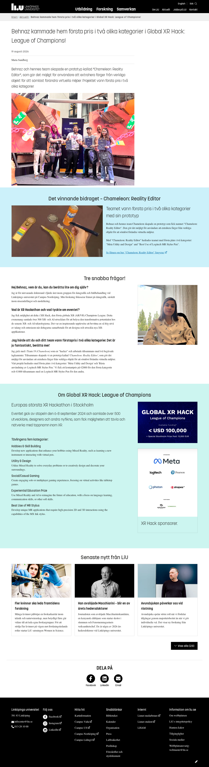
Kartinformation (83, 715)
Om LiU (155, 9)
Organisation (112, 727)
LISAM (142, 727)
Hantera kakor (176, 727)
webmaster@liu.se (178, 749)
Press (109, 733)
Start (14, 17)
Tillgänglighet (176, 733)
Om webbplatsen (178, 715)
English (181, 3)
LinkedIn (53, 729)
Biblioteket (111, 715)
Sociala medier (177, 739)
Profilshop (111, 746)
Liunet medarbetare (148, 715)
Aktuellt (166, 9)
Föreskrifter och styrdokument (114, 754)
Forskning (104, 9)
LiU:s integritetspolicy (180, 721)
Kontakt (193, 9)
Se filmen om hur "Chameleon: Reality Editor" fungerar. (135, 252)
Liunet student (145, 721)
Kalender (111, 721)
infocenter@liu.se (23, 721)
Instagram (54, 723)
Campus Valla (82, 721)
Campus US (81, 727)
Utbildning (83, 9)
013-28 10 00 (21, 726)
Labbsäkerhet (113, 739)
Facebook (54, 716)
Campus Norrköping (85, 733)
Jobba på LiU (179, 9)
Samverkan (126, 9)
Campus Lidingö (83, 739)
